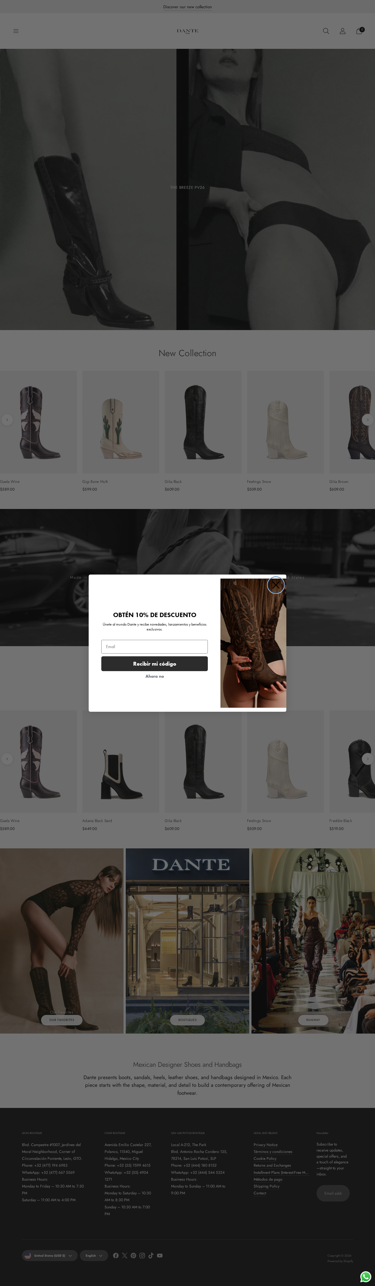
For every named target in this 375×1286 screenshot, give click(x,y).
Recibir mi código (154, 663)
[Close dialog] (276, 585)
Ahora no (154, 676)
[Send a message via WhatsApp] (365, 1276)
